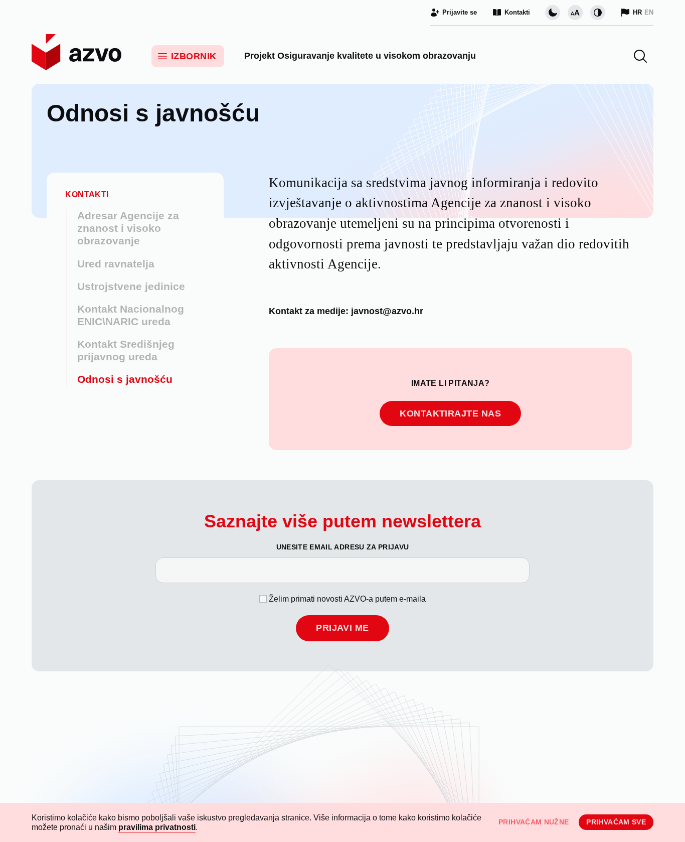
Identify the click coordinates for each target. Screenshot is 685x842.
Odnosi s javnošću (125, 379)
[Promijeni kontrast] (597, 12)
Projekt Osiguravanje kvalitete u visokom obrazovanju (360, 56)
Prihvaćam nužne (533, 822)
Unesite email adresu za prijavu (342, 547)
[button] (640, 56)
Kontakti (86, 194)
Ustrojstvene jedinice (131, 286)
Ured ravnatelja (115, 263)
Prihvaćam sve (616, 822)
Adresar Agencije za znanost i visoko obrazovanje (128, 228)
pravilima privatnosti (157, 827)
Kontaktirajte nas (450, 413)
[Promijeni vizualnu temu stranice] (552, 12)
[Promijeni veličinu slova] (575, 12)
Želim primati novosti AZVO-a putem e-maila (347, 599)
